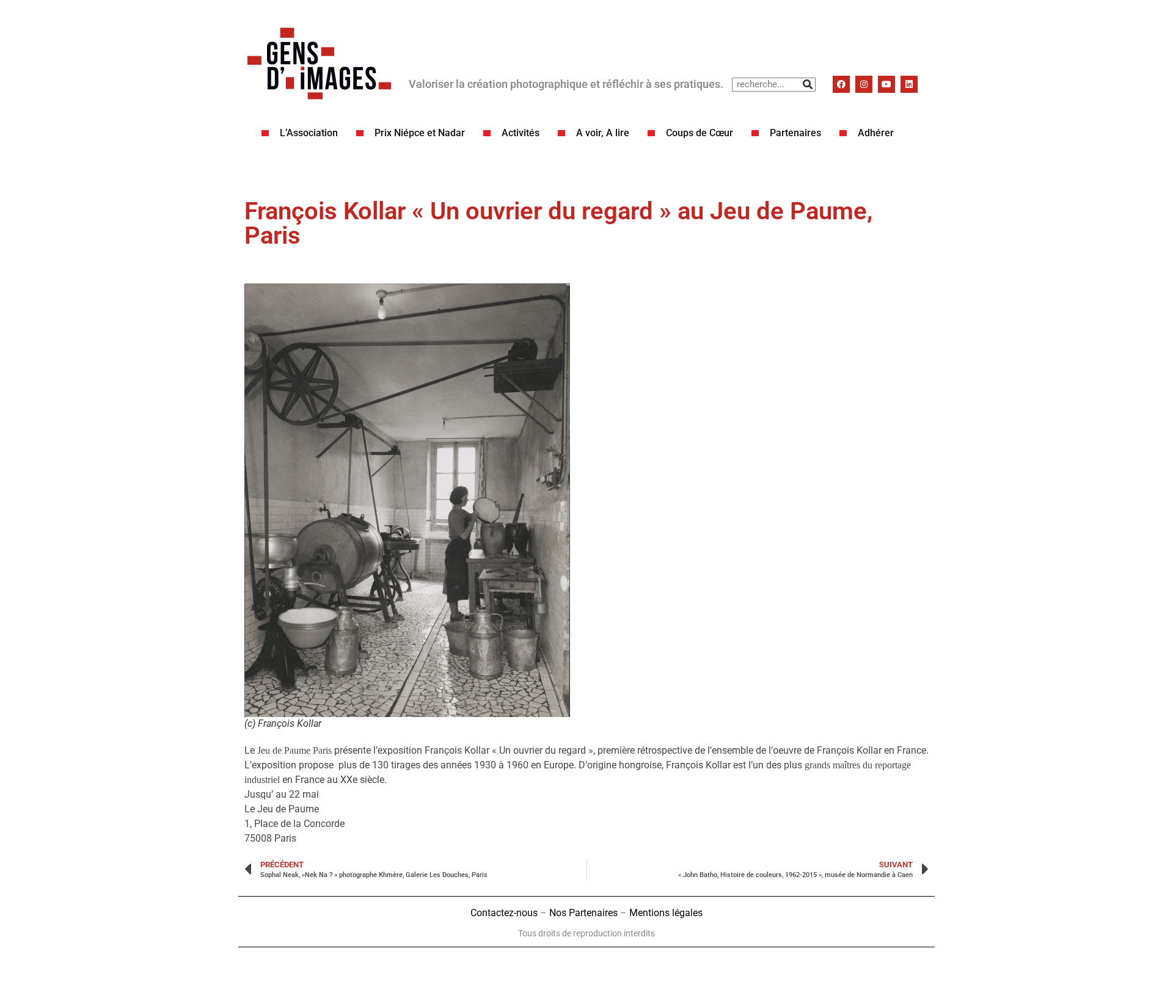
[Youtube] (886, 84)
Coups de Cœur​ (699, 133)
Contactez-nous (504, 913)
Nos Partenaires (583, 913)
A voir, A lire (602, 133)
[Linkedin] (909, 84)
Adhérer (876, 133)
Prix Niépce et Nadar (420, 133)
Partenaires (795, 133)
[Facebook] (841, 84)
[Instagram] (863, 84)
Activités (520, 133)
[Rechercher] (808, 84)
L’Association (309, 133)
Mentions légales (666, 913)
